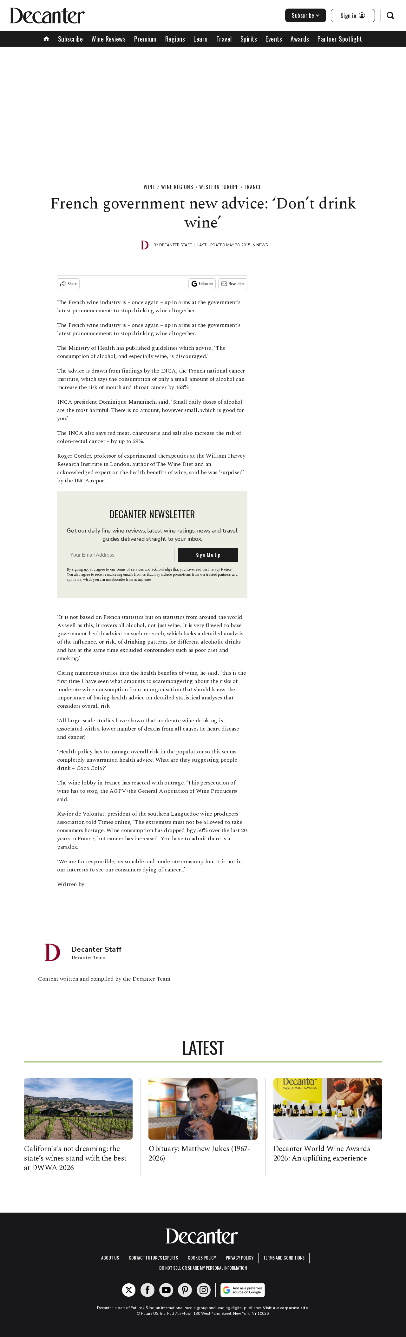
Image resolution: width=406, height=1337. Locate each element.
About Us (110, 1257)
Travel (224, 38)
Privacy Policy (239, 1257)
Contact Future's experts (153, 1257)
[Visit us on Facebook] (147, 1290)
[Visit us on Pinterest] (185, 1290)
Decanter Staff (175, 245)
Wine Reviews (108, 38)
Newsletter (237, 283)
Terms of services (130, 569)
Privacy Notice (220, 569)
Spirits (248, 38)
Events (273, 38)
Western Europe (218, 187)
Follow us (206, 283)
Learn (200, 38)
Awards (300, 38)
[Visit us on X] (129, 1290)
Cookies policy (202, 1257)
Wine (149, 187)
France (253, 187)
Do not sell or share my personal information (203, 1267)
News (262, 245)
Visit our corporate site (285, 1307)
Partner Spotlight (340, 38)
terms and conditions (283, 1257)
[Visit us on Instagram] (204, 1290)
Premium (145, 38)
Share (72, 283)
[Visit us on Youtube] (166, 1290)
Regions (175, 38)
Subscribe (303, 15)
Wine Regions (177, 187)
